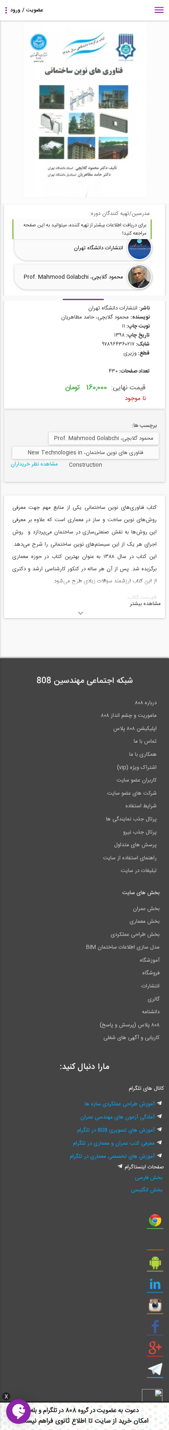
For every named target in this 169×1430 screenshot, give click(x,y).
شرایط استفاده (141, 806)
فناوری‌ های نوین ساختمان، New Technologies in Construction (85, 453)
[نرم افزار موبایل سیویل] (155, 1265)
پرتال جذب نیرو (140, 832)
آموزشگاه (150, 960)
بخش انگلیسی (146, 1190)
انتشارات (151, 986)
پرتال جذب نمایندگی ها (131, 819)
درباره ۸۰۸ (146, 702)
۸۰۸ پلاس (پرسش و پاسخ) (130, 1025)
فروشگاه (151, 973)
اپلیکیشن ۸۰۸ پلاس (135, 728)
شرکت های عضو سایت (132, 793)
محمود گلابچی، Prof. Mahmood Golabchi (73, 277)
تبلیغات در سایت (139, 870)
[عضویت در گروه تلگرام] (155, 1372)
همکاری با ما (143, 754)
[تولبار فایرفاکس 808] (155, 1244)
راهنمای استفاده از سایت (130, 858)
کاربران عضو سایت (136, 780)
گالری (154, 999)
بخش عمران (146, 908)
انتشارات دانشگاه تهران (98, 248)
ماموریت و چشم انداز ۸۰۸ (129, 715)
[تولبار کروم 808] (155, 1223)
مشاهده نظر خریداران (34, 464)
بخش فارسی (148, 1177)
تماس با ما (145, 741)
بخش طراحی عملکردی (135, 934)
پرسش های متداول (135, 844)
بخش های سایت (141, 892)
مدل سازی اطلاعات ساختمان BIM (123, 947)
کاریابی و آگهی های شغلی (131, 1037)
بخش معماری (145, 921)
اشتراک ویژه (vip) (137, 767)
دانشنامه (151, 1012)
